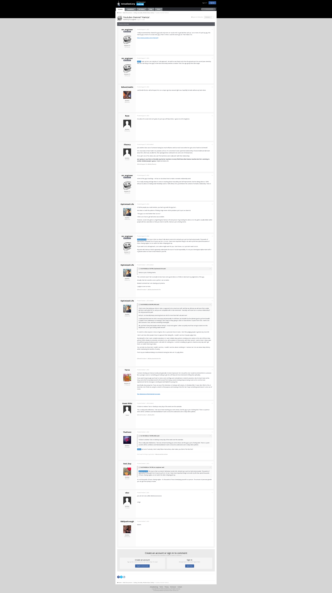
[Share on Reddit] (124, 577)
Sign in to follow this (198, 17)
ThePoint (127, 432)
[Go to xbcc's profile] (127, 500)
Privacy (167, 587)
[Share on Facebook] (118, 577)
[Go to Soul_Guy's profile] (127, 471)
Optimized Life (127, 204)
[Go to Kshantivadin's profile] (127, 95)
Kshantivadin (127, 87)
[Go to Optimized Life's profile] (127, 212)
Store (158, 9)
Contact (180, 587)
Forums (120, 9)
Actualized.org (154, 587)
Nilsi (155, 436)
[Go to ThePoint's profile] (127, 440)
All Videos (142, 9)
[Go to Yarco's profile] (127, 378)
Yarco (127, 370)
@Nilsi (139, 449)
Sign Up (212, 3)
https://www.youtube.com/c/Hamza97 (147, 38)
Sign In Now (189, 566)
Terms (161, 587)
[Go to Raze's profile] (127, 124)
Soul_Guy (127, 463)
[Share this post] (212, 29)
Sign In (204, 3)
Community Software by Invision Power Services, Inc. (166, 590)
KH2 (155, 304)
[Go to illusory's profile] (127, 152)
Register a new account (142, 566)
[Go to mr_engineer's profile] (119, 18)
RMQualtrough (127, 521)
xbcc (127, 493)
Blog (150, 9)
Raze (127, 116)
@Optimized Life (142, 239)
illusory (127, 144)
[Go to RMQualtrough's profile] (127, 529)
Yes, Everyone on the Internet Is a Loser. (148, 394)
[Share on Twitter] (121, 577)
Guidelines (130, 9)
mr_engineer (132, 19)
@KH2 (139, 61)
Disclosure (173, 587)
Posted (143, 29)
